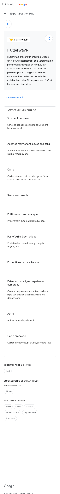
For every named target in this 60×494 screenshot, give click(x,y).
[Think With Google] (14, 4)
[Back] (8, 24)
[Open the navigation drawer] (5, 13)
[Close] (49, 38)
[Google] (9, 486)
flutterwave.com (14, 97)
